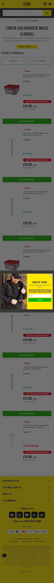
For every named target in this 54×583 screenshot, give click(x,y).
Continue (40, 300)
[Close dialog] (51, 275)
